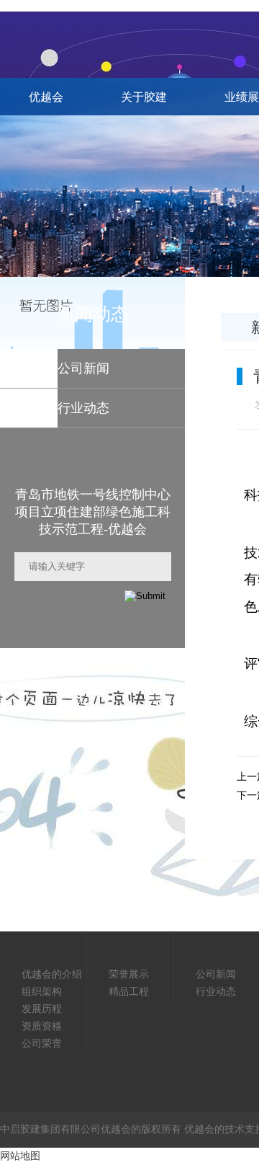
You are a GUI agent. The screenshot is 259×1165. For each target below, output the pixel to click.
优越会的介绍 (52, 974)
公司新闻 (216, 974)
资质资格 (42, 1026)
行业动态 (216, 991)
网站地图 (20, 1156)
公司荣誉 (42, 1043)
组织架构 (42, 991)
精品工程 (129, 991)
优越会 (46, 97)
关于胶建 (144, 97)
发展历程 (42, 1009)
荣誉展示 (129, 974)
